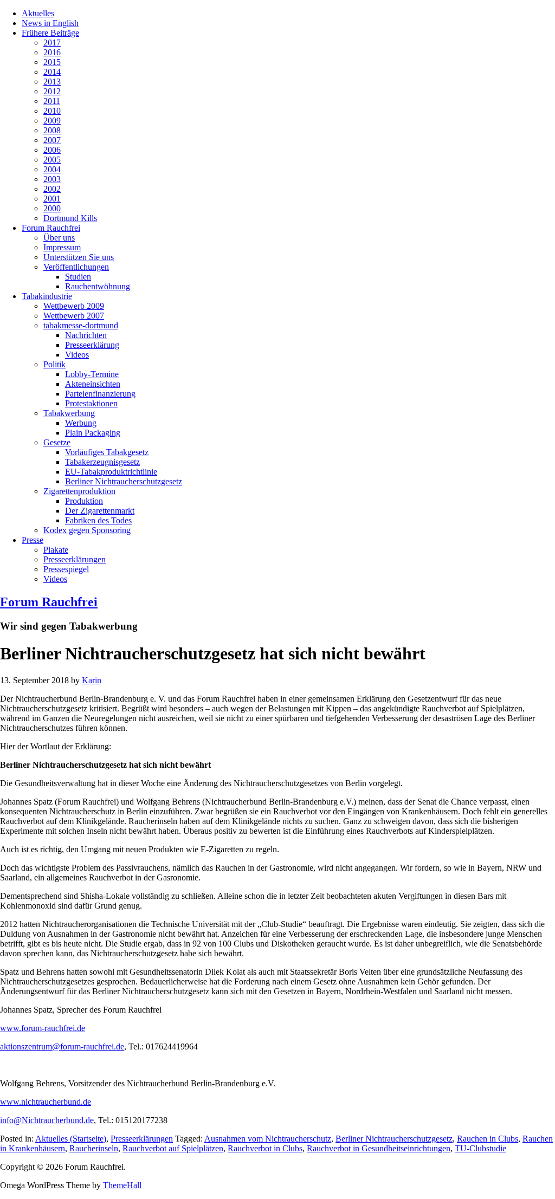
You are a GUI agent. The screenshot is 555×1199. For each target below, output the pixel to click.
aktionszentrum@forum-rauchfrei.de (62, 1046)
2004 (52, 169)
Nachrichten (86, 335)
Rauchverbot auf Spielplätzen (172, 1148)
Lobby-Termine (92, 374)
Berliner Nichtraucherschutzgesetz (123, 481)
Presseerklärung (92, 344)
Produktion (84, 500)
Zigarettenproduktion (79, 491)
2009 (52, 120)
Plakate (55, 549)
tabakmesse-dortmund (80, 325)
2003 (52, 179)
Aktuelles (38, 13)
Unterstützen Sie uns (78, 257)
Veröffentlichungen (76, 266)
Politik (54, 364)
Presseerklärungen (74, 559)
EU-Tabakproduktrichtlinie (111, 471)
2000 (52, 208)
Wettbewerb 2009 (73, 305)
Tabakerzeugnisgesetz (102, 461)
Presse (32, 540)
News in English (50, 23)
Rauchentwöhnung (97, 286)
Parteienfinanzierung (100, 393)
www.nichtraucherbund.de (45, 1101)
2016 (52, 52)
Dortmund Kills (70, 218)
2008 (52, 130)
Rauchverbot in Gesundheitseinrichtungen (378, 1148)
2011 (51, 101)
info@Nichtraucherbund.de (47, 1120)
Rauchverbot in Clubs (265, 1148)
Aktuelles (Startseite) (70, 1138)
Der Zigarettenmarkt (99, 510)
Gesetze (56, 442)
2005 (52, 159)
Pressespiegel (66, 569)
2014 (52, 71)
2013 (52, 81)
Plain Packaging (92, 432)
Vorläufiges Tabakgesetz (107, 452)
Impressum (62, 247)
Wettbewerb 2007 (73, 315)
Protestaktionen (91, 403)
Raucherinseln (93, 1148)
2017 (52, 42)
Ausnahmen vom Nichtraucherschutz (267, 1138)
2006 (52, 149)
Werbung (80, 422)
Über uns (59, 237)
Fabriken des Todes (98, 520)
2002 (52, 188)
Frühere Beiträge (50, 32)
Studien (78, 276)
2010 (52, 110)
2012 (52, 91)
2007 (52, 140)
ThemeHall (122, 1185)
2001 (52, 198)
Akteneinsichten (92, 383)
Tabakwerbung (69, 413)
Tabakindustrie (47, 296)
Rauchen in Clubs (487, 1138)
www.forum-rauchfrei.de (42, 1028)
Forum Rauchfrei (51, 227)
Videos (77, 354)
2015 (52, 62)
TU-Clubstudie (480, 1148)
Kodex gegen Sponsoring (87, 530)
